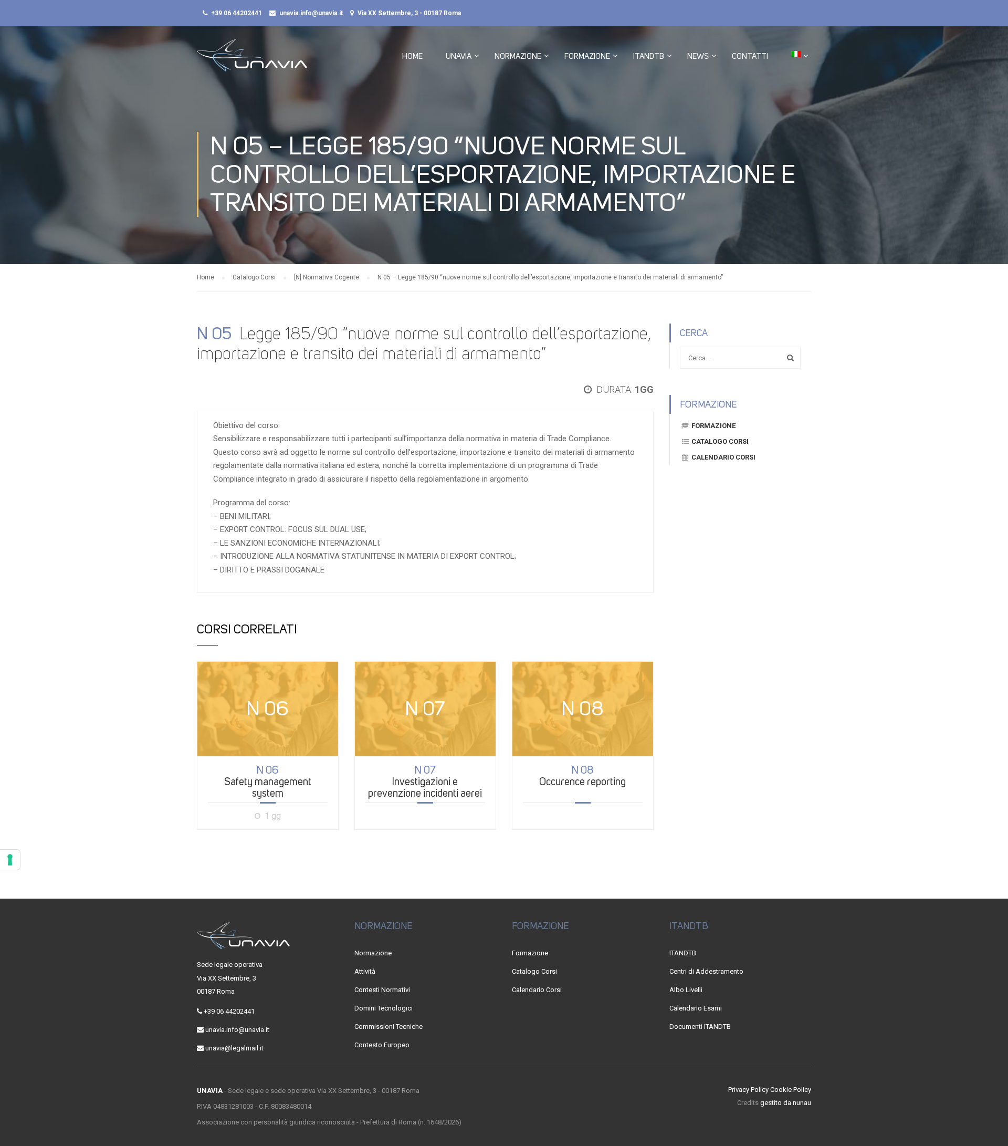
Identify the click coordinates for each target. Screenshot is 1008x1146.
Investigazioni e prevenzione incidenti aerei (425, 781)
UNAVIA (458, 56)
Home (412, 56)
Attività (364, 971)
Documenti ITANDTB (700, 1026)
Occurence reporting (582, 775)
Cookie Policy (790, 1089)
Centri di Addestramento (706, 971)
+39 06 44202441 (236, 13)
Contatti (750, 56)
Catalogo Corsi (720, 441)
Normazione (518, 56)
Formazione (587, 56)
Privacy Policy (748, 1089)
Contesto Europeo (382, 1045)
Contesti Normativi (382, 990)
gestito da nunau (785, 1103)
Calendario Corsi (723, 457)
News (698, 56)
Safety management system (267, 781)
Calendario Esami (695, 1008)
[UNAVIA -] (252, 60)
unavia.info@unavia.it (311, 13)
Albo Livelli (685, 990)
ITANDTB (648, 56)
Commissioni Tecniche (388, 1026)
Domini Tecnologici (383, 1008)
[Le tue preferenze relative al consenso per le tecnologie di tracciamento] (10, 860)
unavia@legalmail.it (234, 1048)
